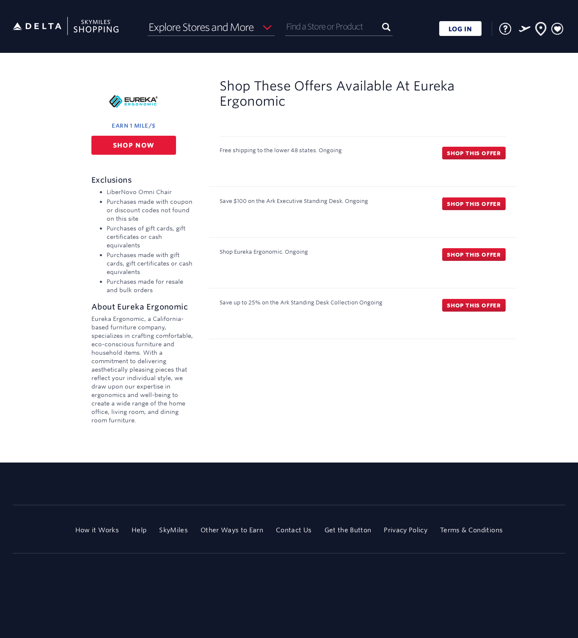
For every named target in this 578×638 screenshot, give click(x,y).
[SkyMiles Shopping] (65, 26)
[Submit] (386, 26)
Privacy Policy (405, 530)
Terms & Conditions (471, 530)
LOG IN (460, 29)
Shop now (134, 145)
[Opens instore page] (541, 30)
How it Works (97, 530)
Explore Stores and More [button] (201, 27)
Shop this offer (474, 153)
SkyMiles (173, 530)
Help (139, 530)
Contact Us (293, 530)
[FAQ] (505, 29)
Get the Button (348, 530)
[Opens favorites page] (557, 29)
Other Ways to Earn (232, 530)
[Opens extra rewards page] (525, 29)
